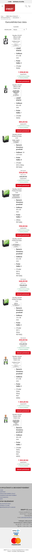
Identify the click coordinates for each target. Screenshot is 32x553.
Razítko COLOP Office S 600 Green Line (17, 37)
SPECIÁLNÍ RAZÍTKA (5, 17)
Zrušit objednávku (4, 497)
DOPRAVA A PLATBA (18, 1)
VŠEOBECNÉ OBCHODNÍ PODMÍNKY (8, 495)
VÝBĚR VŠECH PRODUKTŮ (12, 16)
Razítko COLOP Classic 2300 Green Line (17, 416)
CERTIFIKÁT (2, 491)
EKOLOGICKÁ (16, 17)
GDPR (1, 499)
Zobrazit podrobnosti (23, 81)
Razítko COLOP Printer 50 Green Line (17, 190)
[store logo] (10, 8)
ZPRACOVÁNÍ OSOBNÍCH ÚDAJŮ (7, 493)
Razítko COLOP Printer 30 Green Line (17, 136)
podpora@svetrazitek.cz (26, 517)
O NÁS (10, 1)
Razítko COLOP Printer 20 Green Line (17, 299)
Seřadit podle (7, 29)
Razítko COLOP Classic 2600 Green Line (17, 358)
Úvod (2, 16)
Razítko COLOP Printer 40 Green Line (17, 240)
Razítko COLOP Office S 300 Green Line (17, 86)
